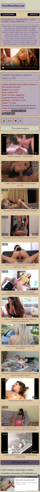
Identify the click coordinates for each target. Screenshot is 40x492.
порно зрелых (22, 462)
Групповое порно (18, 111)
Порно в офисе (8, 113)
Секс (13, 462)
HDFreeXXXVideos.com (13, 36)
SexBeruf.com (10, 42)
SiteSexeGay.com (23, 28)
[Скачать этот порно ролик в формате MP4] (20, 121)
